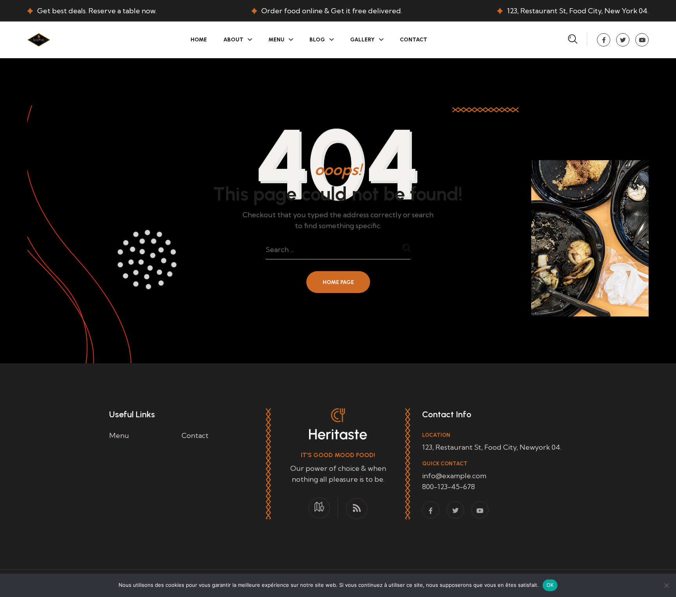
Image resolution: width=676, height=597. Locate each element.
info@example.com (454, 475)
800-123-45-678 (448, 486)
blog (317, 39)
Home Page (338, 282)
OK (550, 585)
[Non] (666, 585)
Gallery (362, 39)
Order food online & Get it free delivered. (331, 10)
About (233, 39)
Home (199, 39)
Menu (276, 39)
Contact (413, 39)
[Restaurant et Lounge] (38, 38)
